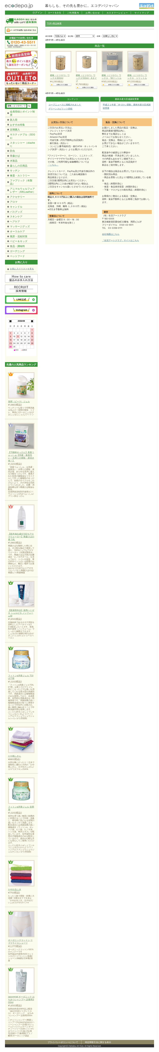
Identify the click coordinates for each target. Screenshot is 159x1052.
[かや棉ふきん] (21, 740)
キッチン (15, 170)
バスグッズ (16, 211)
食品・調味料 (17, 246)
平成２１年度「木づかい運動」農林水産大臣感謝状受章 (127, 106)
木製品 (13, 160)
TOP (49, 23)
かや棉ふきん (14, 756)
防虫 (12, 150)
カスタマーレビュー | (119, 12)
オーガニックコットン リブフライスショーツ (20, 941)
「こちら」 (53, 165)
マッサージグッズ (20, 226)
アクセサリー (17, 196)
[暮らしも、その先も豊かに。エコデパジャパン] (19, 7)
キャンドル (16, 206)
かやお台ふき (14, 889)
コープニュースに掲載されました (64, 104)
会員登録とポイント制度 (22, 113)
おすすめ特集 (17, 124)
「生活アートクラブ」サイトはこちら (120, 240)
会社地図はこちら (110, 234)
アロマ (13, 201)
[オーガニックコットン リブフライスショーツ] (21, 924)
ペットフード (17, 256)
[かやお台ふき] (21, 873)
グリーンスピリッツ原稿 (60, 108)
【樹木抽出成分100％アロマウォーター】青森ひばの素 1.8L (21, 536)
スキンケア (16, 216)
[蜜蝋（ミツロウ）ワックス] (86, 61)
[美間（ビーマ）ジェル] (21, 385)
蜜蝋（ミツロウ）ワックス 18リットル (111, 76)
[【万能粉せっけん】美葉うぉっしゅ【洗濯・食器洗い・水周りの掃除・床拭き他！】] (21, 436)
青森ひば (15, 155)
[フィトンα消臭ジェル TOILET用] (21, 659)
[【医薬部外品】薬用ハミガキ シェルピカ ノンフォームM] (21, 594)
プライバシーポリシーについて (63, 1042)
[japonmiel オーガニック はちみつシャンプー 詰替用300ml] (21, 980)
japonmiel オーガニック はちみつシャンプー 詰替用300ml (21, 999)
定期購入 (15, 129)
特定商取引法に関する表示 (98, 1042)
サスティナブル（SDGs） (22, 136)
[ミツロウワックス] (111, 61)
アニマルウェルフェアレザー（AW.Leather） (22, 190)
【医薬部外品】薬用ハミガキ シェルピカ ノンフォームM (21, 613)
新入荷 (13, 119)
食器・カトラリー (20, 175)
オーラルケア (17, 231)
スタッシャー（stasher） (22, 144)
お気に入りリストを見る (22, 268)
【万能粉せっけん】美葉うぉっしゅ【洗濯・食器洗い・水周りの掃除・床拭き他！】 (21, 456)
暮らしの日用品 (18, 165)
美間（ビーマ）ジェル (19, 401)
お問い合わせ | (94, 12)
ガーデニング (17, 251)
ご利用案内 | (74, 12)
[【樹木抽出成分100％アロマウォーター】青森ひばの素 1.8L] (21, 517)
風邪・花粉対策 (18, 236)
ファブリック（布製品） (21, 182)
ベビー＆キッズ (18, 241)
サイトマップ (141, 12)
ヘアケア (15, 221)
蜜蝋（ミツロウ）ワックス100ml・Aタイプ (86, 78)
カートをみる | (56, 12)
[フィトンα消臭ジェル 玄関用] (21, 790)
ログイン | (39, 12)
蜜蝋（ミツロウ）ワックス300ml (60, 76)
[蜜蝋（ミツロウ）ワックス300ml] (60, 61)
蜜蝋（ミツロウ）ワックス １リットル (137, 76)
